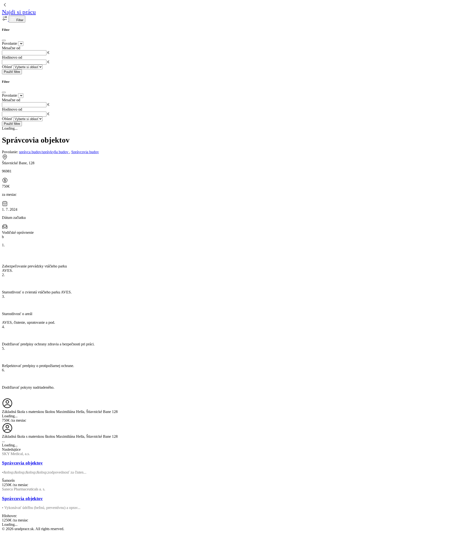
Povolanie (9, 43)
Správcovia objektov (22, 462)
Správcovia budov (85, 152)
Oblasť (7, 67)
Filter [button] (19, 20)
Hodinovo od (12, 57)
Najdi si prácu (19, 12)
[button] (5, 20)
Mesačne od (11, 48)
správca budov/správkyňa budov (44, 152)
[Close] (4, 40)
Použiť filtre (12, 72)
